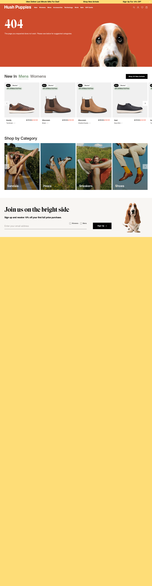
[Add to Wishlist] (36, 85)
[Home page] (17, 7)
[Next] (145, 103)
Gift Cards (89, 7)
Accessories (58, 7)
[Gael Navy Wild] (129, 99)
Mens (49, 7)
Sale (82, 7)
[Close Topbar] (149, 1)
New (35, 7)
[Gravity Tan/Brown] (22, 99)
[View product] (7, 123)
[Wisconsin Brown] (57, 99)
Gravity (8, 120)
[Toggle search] (134, 7)
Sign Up (100, 226)
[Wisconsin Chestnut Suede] (93, 99)
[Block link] (22, 166)
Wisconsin (46, 120)
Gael (116, 120)
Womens (42, 7)
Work (77, 7)
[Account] (138, 7)
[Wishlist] (142, 7)
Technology (68, 7)
